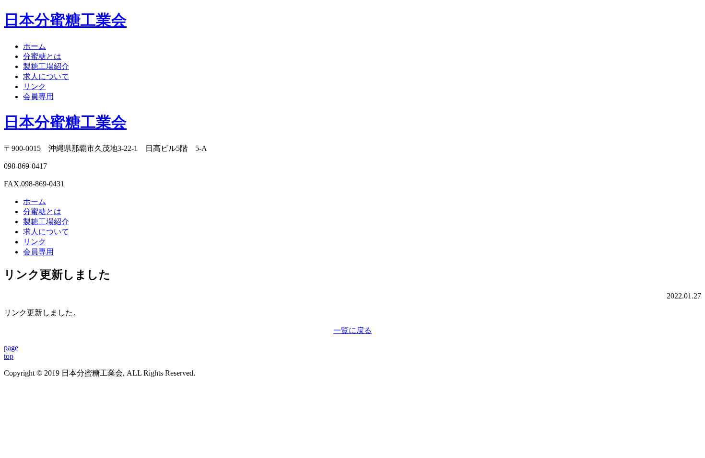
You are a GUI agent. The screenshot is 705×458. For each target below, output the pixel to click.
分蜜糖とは (42, 56)
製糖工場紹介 (46, 66)
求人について (46, 76)
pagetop (11, 352)
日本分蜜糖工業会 (65, 122)
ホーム (34, 46)
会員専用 (38, 96)
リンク (34, 86)
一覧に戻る (352, 330)
